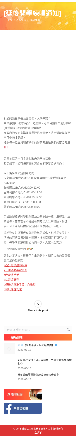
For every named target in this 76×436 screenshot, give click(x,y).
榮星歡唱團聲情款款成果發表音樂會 (38, 374)
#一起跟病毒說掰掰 (15, 270)
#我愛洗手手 (11, 274)
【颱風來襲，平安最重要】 (38, 345)
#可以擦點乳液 (13, 289)
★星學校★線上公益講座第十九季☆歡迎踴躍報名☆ (45, 361)
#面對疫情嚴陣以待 (15, 265)
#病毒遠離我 (11, 279)
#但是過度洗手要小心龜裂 (20, 284)
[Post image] (9, 348)
